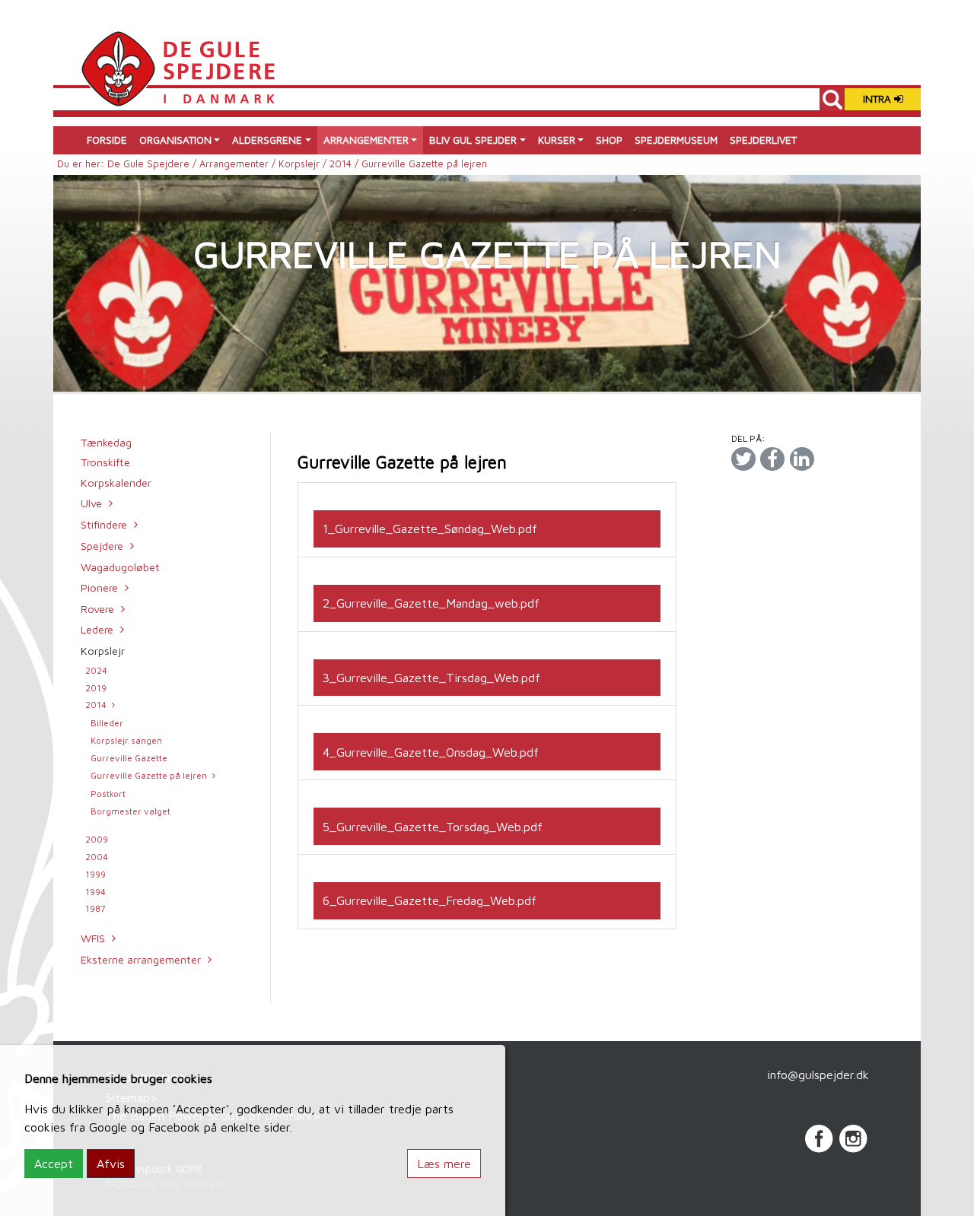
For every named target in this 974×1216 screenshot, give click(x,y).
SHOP (609, 140)
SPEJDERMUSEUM (676, 140)
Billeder (107, 723)
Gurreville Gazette (129, 758)
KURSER (556, 140)
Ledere (97, 629)
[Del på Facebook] (772, 458)
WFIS (93, 938)
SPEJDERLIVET (763, 140)
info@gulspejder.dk (818, 1074)
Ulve (91, 503)
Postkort (108, 793)
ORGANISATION (175, 140)
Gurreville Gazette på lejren (149, 775)
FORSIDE (107, 140)
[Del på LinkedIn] (802, 458)
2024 (96, 670)
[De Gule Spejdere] (178, 67)
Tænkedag (106, 442)
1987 (95, 908)
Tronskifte (105, 462)
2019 (96, 688)
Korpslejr (103, 650)
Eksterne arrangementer (141, 959)
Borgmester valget (130, 811)
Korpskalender (116, 482)
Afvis (111, 1163)
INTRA (878, 99)
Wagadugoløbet (120, 566)
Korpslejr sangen (126, 740)
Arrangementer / (239, 164)
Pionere (99, 587)
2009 (96, 839)
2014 (96, 705)
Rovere (97, 608)
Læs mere (444, 1163)
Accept (53, 1163)
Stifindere (104, 524)
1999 (95, 874)
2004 (96, 857)
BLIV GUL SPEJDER (473, 140)
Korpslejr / (304, 164)
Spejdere (102, 545)
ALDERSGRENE (267, 140)
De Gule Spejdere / (153, 164)
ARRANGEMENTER (366, 140)
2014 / (345, 164)
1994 (95, 892)
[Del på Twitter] (743, 458)
